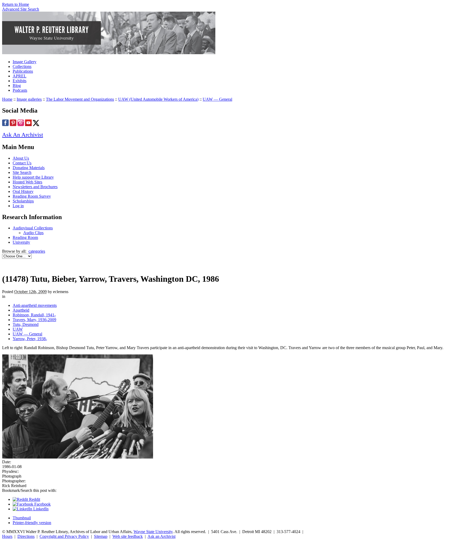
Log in (18, 206)
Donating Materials (29, 167)
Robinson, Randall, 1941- (34, 315)
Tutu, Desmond (26, 324)
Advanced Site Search (20, 9)
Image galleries (29, 99)
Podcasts (20, 90)
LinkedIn (40, 509)
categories (36, 251)
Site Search (22, 172)
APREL (19, 76)
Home (7, 99)
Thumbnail (22, 518)
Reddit (34, 499)
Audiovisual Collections (33, 228)
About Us (21, 158)
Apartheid (21, 310)
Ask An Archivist (22, 134)
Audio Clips (33, 232)
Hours (7, 536)
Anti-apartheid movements (35, 305)
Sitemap (100, 536)
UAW (18, 329)
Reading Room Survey (32, 196)
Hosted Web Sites (27, 182)
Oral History (23, 191)
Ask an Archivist (161, 536)
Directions (26, 536)
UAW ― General (217, 99)
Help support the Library (33, 177)
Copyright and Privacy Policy (64, 536)
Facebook (42, 504)
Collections (22, 66)
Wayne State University (153, 531)
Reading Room (25, 237)
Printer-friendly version (32, 522)
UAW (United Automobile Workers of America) (158, 99)
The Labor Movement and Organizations (80, 99)
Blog (17, 85)
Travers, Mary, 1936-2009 (34, 319)
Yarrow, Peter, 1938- (30, 338)
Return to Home (15, 4)
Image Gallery (24, 61)
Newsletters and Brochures (35, 186)
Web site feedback (127, 536)
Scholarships (23, 201)
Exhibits (19, 80)
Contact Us (22, 163)
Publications (23, 71)
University (21, 242)
